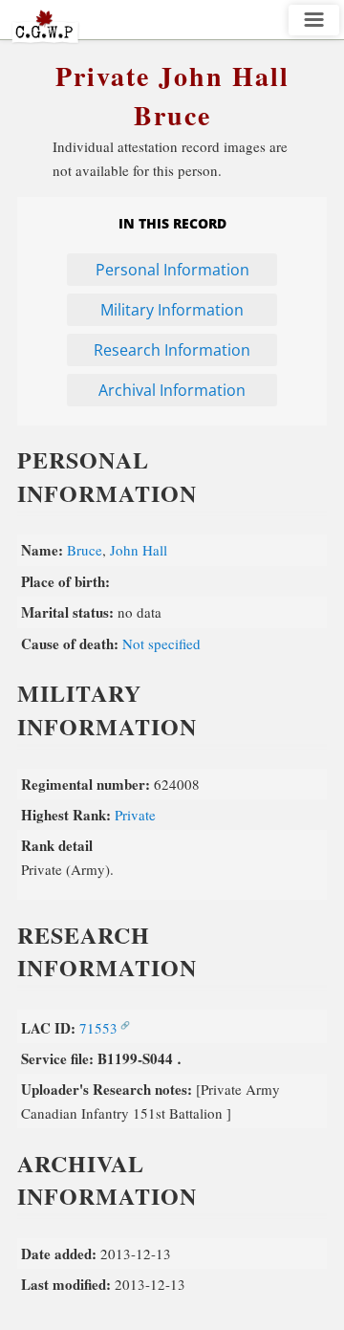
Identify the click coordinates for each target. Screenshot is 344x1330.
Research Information (172, 349)
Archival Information (172, 390)
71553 (98, 1027)
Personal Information (172, 269)
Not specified (161, 643)
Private (135, 814)
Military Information (172, 309)
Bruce (84, 549)
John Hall (138, 549)
